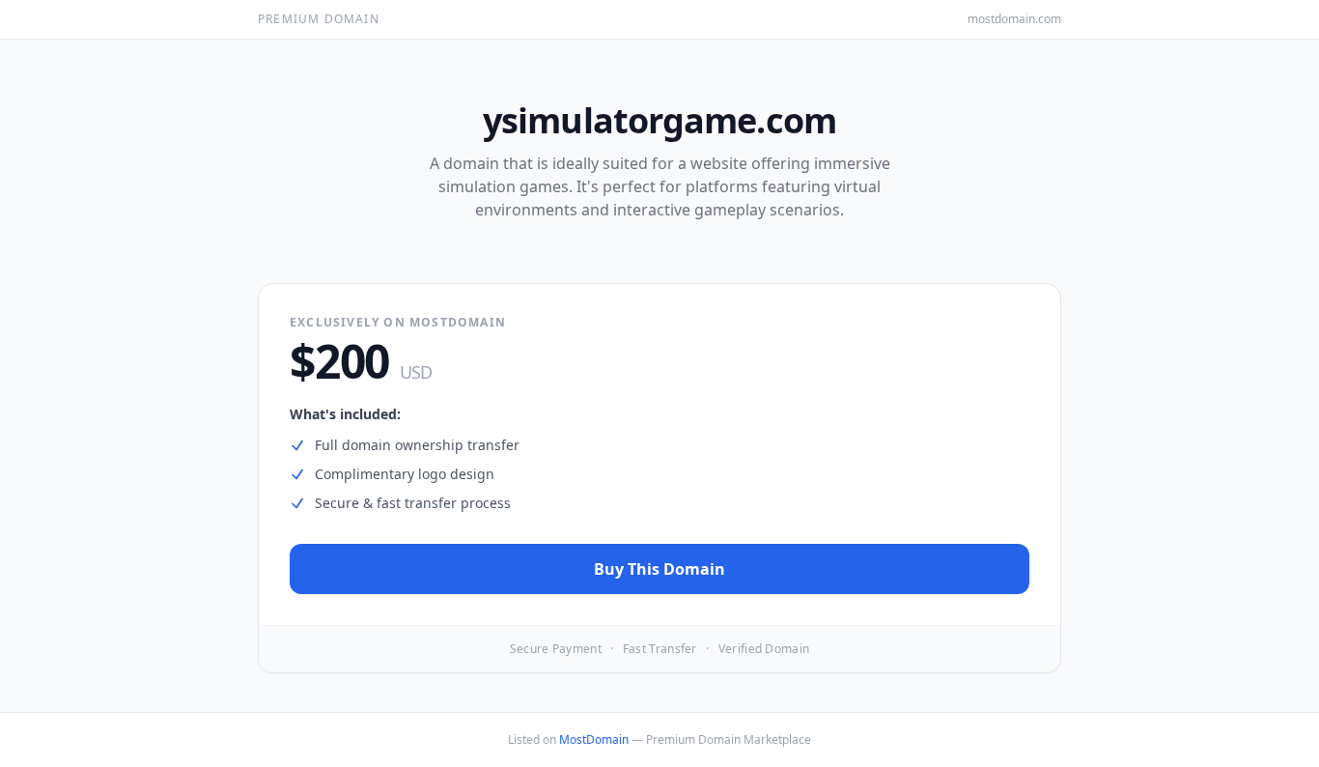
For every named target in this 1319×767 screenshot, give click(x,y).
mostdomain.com (1014, 19)
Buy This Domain (659, 569)
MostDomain (594, 739)
